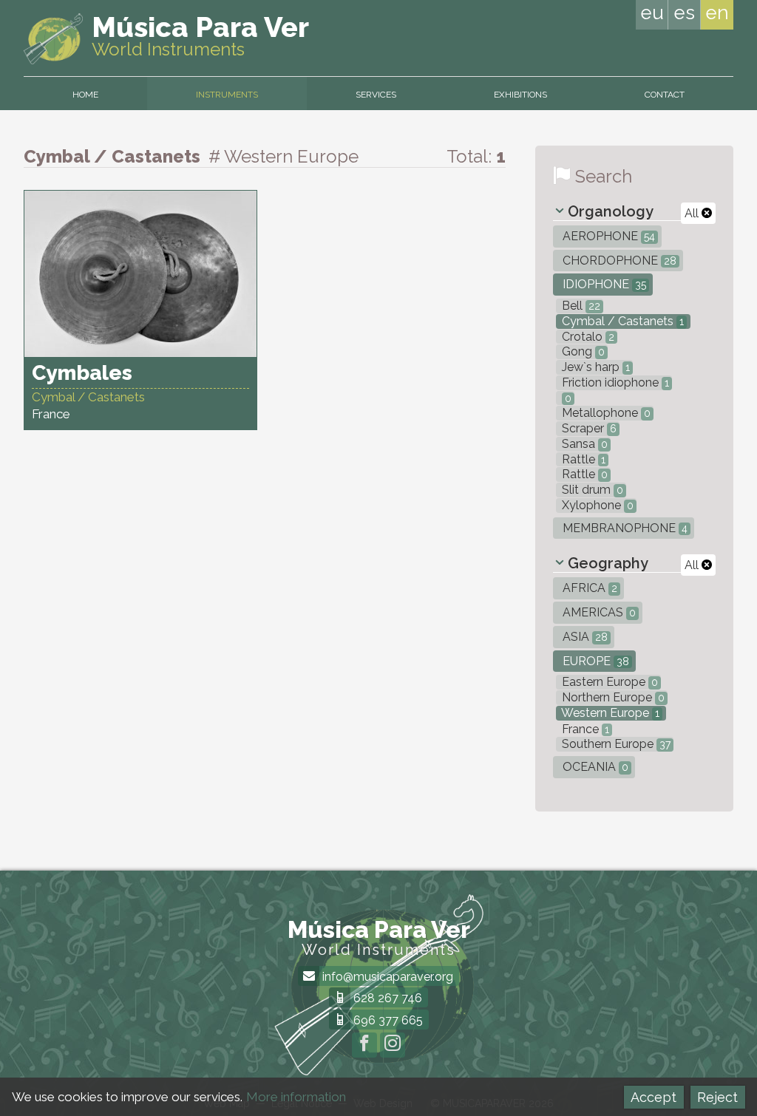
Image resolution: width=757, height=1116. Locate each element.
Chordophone (618, 261)
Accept (653, 1097)
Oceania (594, 767)
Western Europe (609, 713)
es (684, 12)
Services (376, 94)
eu (652, 12)
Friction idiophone (614, 382)
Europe (594, 661)
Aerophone (607, 236)
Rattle (582, 459)
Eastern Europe (608, 682)
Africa (588, 588)
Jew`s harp (594, 367)
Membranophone (624, 528)
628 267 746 (386, 998)
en (717, 12)
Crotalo (586, 337)
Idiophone (603, 284)
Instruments (227, 94)
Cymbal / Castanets (621, 321)
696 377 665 (386, 1020)
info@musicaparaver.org (386, 977)
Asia (584, 637)
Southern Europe (615, 744)
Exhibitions (520, 94)
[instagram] (392, 1045)
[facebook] (364, 1045)
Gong (582, 351)
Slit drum (591, 490)
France (584, 729)
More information (296, 1096)
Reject (717, 1097)
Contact (665, 94)
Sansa (583, 444)
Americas (598, 612)
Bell (579, 306)
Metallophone (605, 413)
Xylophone (596, 505)
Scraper (588, 428)
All (693, 213)
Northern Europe (612, 697)
